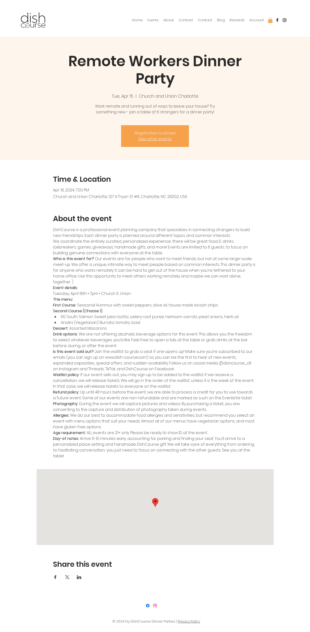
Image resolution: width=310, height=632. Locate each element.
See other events (155, 139)
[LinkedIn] (284, 20)
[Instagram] (155, 605)
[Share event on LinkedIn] (79, 577)
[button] (270, 20)
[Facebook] (277, 20)
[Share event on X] (67, 577)
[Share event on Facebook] (55, 577)
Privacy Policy (189, 621)
